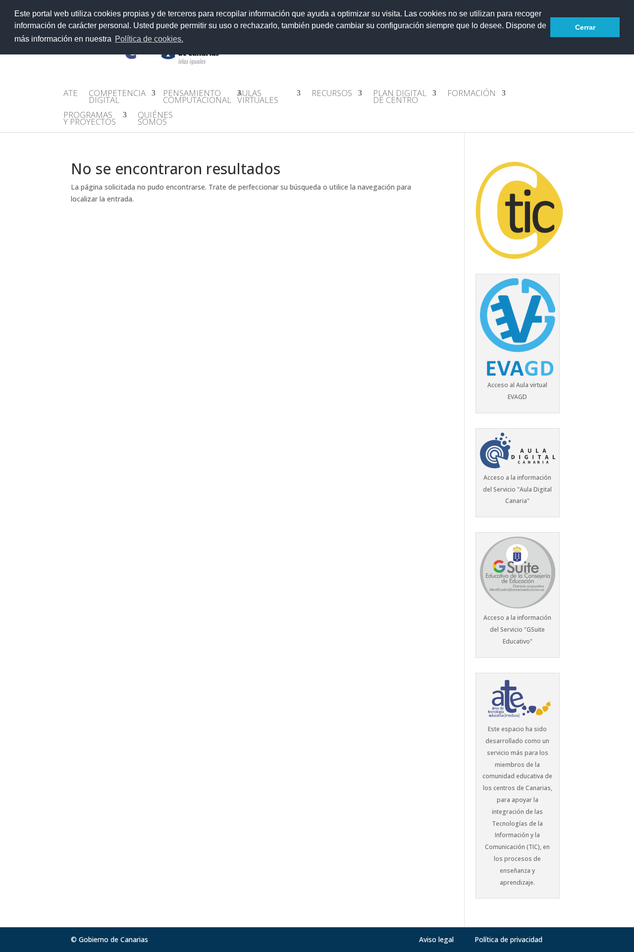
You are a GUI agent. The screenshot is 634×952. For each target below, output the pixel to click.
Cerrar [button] (585, 27)
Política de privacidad (508, 939)
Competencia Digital (117, 97)
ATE (70, 94)
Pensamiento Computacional (197, 97)
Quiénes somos (155, 119)
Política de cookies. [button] (149, 39)
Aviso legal (436, 939)
